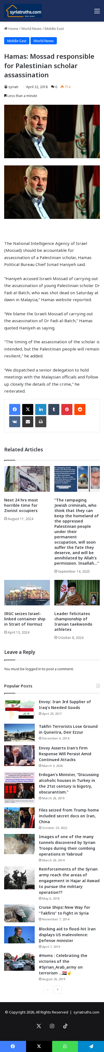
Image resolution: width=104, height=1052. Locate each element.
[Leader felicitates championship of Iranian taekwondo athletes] (77, 593)
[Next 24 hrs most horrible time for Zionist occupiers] (27, 479)
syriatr (13, 87)
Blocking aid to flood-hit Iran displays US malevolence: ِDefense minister (67, 934)
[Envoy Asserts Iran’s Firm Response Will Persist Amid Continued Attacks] (19, 755)
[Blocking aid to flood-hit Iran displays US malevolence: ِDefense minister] (19, 934)
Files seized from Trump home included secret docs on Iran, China (69, 815)
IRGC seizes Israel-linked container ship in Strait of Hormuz (24, 619)
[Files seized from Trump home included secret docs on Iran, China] (19, 817)
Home (12, 28)
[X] (27, 409)
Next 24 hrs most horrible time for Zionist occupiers (21, 505)
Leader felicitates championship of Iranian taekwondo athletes (73, 621)
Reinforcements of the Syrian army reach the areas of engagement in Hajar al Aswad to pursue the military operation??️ (69, 880)
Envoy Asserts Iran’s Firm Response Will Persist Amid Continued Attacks (65, 753)
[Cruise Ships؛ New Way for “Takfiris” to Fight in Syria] (19, 913)
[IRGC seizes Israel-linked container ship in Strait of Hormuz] (27, 593)
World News (31, 28)
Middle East (54, 28)
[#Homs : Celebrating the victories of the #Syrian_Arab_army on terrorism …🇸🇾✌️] (19, 962)
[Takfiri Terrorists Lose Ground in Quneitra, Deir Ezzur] (19, 732)
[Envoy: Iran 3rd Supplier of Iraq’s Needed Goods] (19, 709)
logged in (33, 668)
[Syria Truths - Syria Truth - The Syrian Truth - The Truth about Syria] (23, 11)
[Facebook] (14, 409)
